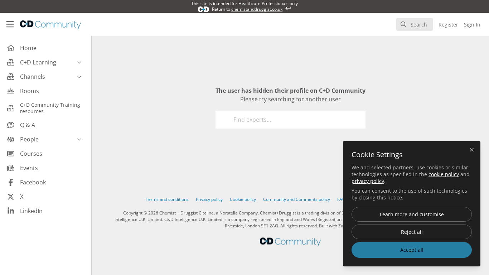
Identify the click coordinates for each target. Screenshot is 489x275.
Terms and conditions (167, 199)
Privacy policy (209, 199)
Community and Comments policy (296, 199)
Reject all (412, 231)
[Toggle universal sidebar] (10, 24)
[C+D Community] (290, 241)
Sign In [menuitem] (472, 24)
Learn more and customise (412, 214)
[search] (414, 24)
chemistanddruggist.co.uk (256, 9)
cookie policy (444, 174)
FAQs (342, 199)
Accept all (411, 249)
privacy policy (368, 181)
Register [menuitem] (448, 24)
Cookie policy (243, 199)
